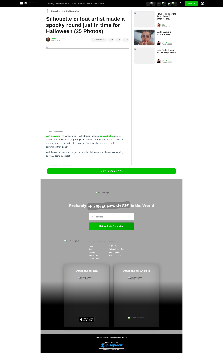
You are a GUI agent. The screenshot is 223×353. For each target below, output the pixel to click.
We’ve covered (53, 136)
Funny (51, 3)
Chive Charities (115, 255)
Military (81, 3)
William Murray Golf (116, 249)
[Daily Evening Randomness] (144, 37)
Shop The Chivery (95, 3)
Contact (92, 252)
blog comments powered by (59, 166)
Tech (73, 3)
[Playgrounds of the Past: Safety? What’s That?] (144, 19)
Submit (91, 249)
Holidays (70, 11)
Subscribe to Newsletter (111, 226)
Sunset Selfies (107, 136)
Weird (77, 11)
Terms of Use (93, 255)
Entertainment (62, 3)
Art (63, 11)
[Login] (202, 3)
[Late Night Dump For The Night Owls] (144, 55)
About (91, 246)
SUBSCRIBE (191, 3)
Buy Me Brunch (114, 252)
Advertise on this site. (111, 349)
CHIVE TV (113, 246)
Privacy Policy (94, 258)
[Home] (47, 11)
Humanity (55, 11)
